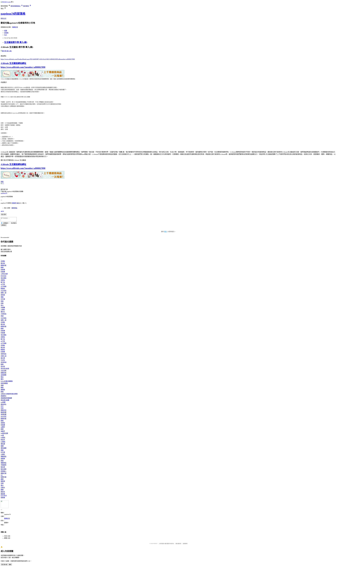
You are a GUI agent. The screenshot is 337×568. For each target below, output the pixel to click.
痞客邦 (14, 203)
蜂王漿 (3, 358)
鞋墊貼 (3, 288)
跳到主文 (3, 18)
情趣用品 (3, 456)
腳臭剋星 (3, 265)
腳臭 (2, 267)
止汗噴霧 (3, 286)
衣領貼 (3, 261)
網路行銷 (3, 473)
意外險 (3, 366)
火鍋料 (3, 309)
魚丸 (2, 305)
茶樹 (2, 483)
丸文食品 (3, 290)
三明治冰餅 (4, 274)
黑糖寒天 (3, 396)
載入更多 (3, 214)
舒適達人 (3, 471)
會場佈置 (3, 414)
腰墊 (2, 387)
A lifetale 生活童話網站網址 (13, 63)
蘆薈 (2, 479)
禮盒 (2, 297)
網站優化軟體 (5, 400)
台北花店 (3, 416)
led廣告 (3, 437)
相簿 (5, 30)
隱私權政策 (178, 543)
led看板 (3, 441)
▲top (2, 211)
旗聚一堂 (3, 292)
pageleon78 (4, 193)
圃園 (2, 489)
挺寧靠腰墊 (4, 383)
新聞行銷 (3, 477)
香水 (2, 485)
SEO (2, 406)
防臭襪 (3, 271)
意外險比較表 (5, 368)
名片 (5, 35)
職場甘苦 (15, 27)
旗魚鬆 (3, 295)
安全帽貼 (3, 278)
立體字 (3, 427)
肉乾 (2, 303)
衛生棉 (3, 467)
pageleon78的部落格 (13, 13)
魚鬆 (2, 181)
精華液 (3, 481)
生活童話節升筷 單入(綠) (15, 42)
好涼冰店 (3, 276)
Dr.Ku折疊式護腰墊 (7, 381)
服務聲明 (185, 543)
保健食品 (3, 354)
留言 (18, 203)
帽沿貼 (3, 263)
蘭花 (2, 379)
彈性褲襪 (3, 448)
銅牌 (2, 429)
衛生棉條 (3, 469)
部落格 (6, 33)
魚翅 (2, 316)
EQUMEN (4, 495)
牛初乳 (3, 360)
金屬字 (3, 431)
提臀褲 (3, 497)
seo (2, 475)
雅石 (2, 377)
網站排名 (3, 404)
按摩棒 (3, 458)
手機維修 (3, 465)
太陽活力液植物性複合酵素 (9, 394)
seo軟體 (3, 402)
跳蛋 (2, 460)
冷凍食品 (3, 314)
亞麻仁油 (3, 356)
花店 (2, 408)
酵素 (2, 364)
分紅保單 (3, 370)
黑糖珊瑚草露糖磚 (6, 398)
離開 (10, 564)
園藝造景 (3, 372)
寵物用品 (14, 208)
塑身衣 (3, 491)
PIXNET (155, 543)
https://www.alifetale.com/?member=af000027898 (23, 67)
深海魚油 (3, 362)
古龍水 (3, 487)
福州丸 (3, 311)
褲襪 (2, 446)
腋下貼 (3, 282)
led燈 (2, 435)
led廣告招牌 (4, 433)
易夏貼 (3, 280)
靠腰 (2, 385)
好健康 (3, 351)
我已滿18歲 (4, 564)
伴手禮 (3, 299)
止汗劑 (3, 284)
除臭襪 (3, 269)
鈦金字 (3, 439)
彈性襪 (3, 444)
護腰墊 (3, 389)
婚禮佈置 (3, 412)
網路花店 (3, 410)
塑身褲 (3, 494)
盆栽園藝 (3, 375)
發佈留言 (3, 225)
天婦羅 (3, 307)
